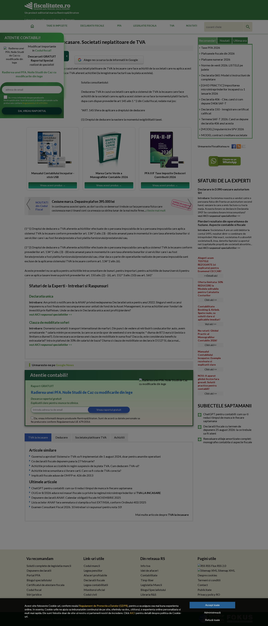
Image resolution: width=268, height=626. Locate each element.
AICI (132, 613)
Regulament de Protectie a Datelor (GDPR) (103, 605)
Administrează (212, 612)
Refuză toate (212, 620)
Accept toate (212, 605)
